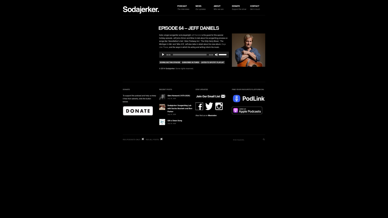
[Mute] (216, 54)
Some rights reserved (184, 68)
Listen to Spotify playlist (212, 62)
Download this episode (170, 62)
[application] (194, 55)
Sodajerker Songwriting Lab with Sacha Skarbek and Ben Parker (179, 108)
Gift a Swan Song (174, 120)
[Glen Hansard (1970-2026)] (162, 97)
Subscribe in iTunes (190, 62)
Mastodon (212, 115)
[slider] (223, 54)
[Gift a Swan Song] (162, 122)
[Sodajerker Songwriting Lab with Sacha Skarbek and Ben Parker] (162, 107)
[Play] (163, 54)
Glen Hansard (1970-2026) (178, 95)
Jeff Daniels (196, 35)
